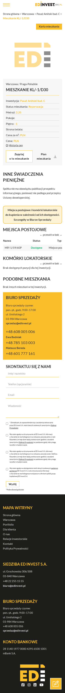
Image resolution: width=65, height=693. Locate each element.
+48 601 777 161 (20, 353)
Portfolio (8, 524)
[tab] (49, 27)
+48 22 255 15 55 (13, 581)
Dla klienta (9, 529)
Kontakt (8, 543)
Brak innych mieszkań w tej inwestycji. (24, 286)
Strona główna (11, 13)
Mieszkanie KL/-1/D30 (16, 18)
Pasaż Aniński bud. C (48, 13)
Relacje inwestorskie (15, 538)
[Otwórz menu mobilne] (6, 4)
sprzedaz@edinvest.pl (15, 630)
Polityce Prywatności (26, 442)
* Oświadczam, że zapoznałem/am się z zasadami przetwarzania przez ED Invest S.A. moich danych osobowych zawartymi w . (33, 425)
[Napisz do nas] (56, 684)
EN (56, 4)
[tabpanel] (32, 55)
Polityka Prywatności (15, 548)
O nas (6, 534)
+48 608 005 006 (20, 331)
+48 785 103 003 (20, 342)
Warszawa (28, 13)
